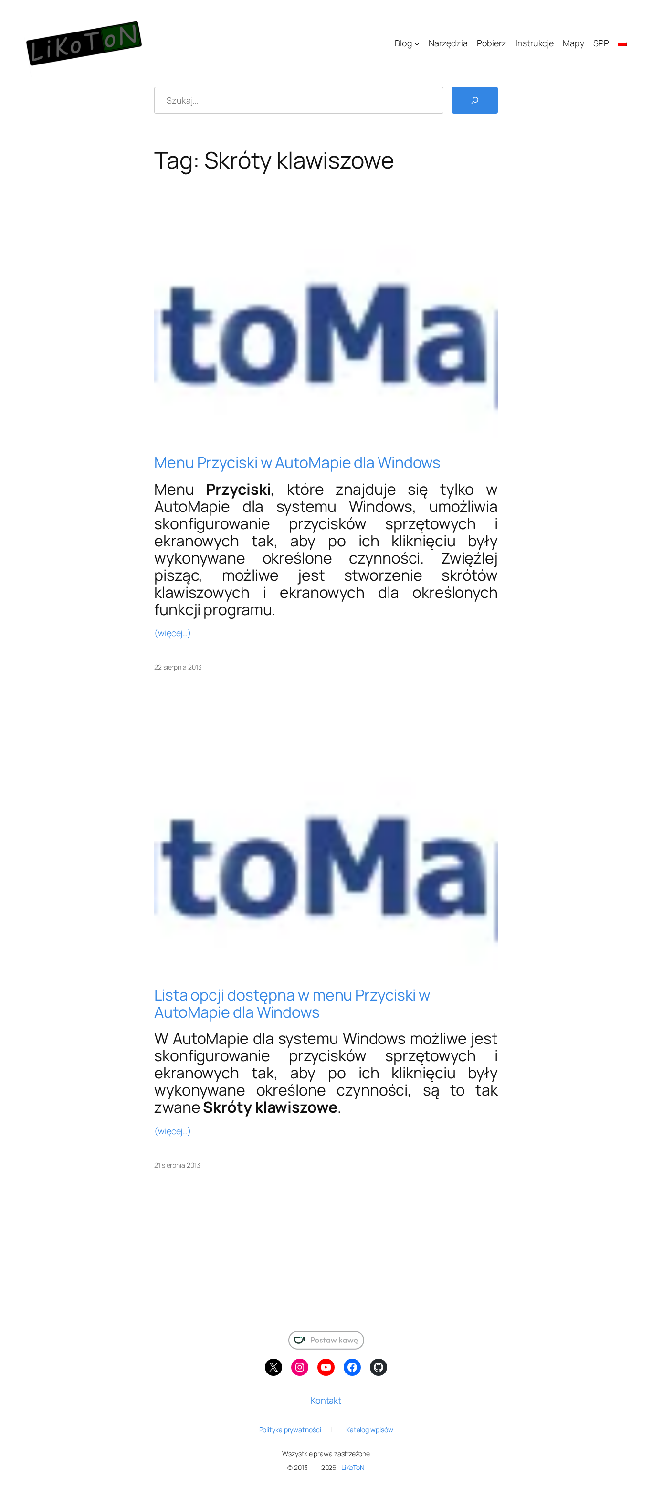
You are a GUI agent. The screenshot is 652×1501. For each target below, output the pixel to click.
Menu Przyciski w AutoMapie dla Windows (297, 462)
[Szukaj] (475, 100)
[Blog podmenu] (417, 43)
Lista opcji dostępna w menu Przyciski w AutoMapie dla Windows (292, 1003)
